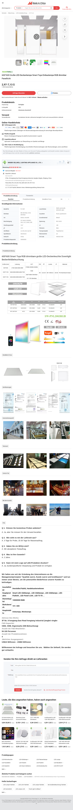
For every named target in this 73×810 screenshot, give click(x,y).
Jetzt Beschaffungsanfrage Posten (54, 690)
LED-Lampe (57, 759)
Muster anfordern (42, 97)
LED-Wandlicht (58, 763)
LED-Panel (31, 13)
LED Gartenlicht (7, 789)
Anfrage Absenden (19, 93)
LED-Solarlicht (6, 766)
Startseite (4, 13)
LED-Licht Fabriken (23, 785)
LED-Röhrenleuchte (7, 759)
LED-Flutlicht (22, 763)
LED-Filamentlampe (41, 759)
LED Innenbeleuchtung (21, 13)
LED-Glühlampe (23, 759)
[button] (65, 199)
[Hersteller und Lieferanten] (36, 3)
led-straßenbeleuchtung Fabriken (57, 785)
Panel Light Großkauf (35, 789)
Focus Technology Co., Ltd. (35, 798)
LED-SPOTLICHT (58, 766)
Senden (18, 690)
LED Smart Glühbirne (25, 766)
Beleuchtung (11, 13)
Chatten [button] (55, 93)
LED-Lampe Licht (20, 789)
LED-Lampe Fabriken (9, 785)
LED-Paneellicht (6, 763)
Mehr (3, 792)
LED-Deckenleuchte (41, 766)
